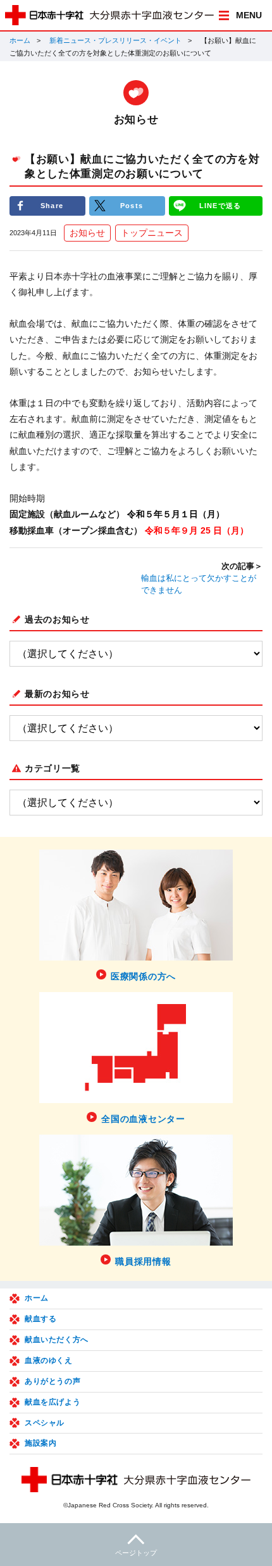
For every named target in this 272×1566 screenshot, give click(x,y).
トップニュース (152, 233)
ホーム (19, 40)
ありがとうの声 (52, 1381)
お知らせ (87, 233)
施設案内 (40, 1443)
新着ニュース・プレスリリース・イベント (115, 40)
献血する (40, 1318)
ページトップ (136, 1553)
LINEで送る (220, 205)
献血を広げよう (52, 1402)
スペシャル (45, 1422)
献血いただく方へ (57, 1339)
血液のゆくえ (49, 1360)
